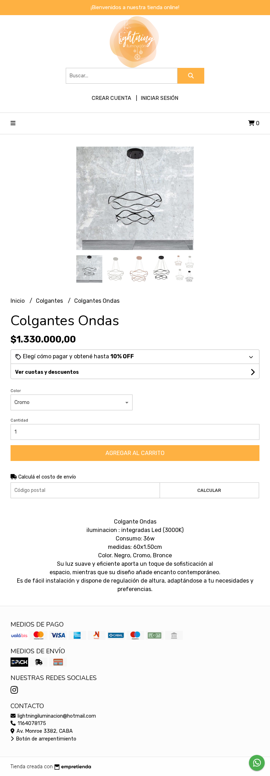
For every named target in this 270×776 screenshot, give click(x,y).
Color (16, 391)
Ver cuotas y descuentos (47, 372)
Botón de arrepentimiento (45, 739)
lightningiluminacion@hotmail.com (56, 716)
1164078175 (31, 723)
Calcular (209, 490)
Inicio (18, 300)
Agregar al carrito (135, 453)
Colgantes (50, 300)
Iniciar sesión (159, 98)
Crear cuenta (111, 98)
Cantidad (19, 420)
